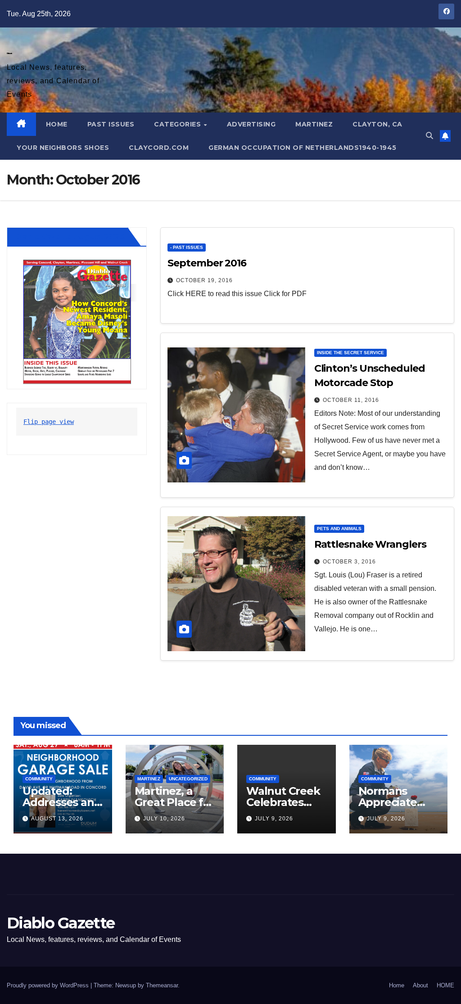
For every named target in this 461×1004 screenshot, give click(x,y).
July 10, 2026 (164, 818)
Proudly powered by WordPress (48, 985)
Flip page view (48, 421)
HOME (57, 124)
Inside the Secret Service (350, 352)
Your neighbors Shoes (63, 148)
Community (39, 778)
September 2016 (206, 263)
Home (396, 985)
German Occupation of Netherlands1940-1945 (302, 148)
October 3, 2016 (349, 561)
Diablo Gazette (9, 53)
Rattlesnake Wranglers (370, 544)
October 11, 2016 (351, 400)
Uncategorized (188, 778)
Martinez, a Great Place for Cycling (174, 802)
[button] (429, 136)
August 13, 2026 (57, 818)
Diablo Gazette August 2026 (69, 237)
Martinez (314, 124)
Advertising (251, 124)
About (420, 985)
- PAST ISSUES (186, 247)
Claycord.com (159, 148)
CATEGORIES (178, 124)
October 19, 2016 (204, 280)
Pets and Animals (339, 528)
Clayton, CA (377, 124)
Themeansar (162, 985)
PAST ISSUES (111, 124)
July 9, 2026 (274, 818)
